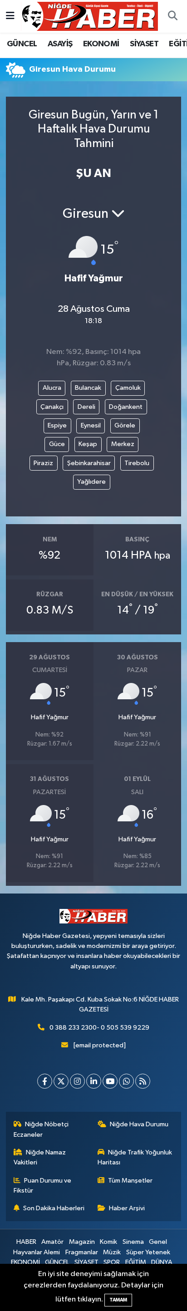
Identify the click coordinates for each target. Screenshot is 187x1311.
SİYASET (144, 44)
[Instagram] (77, 1081)
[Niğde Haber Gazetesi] (89, 16)
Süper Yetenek (148, 1252)
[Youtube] (110, 1081)
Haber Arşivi (127, 1208)
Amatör (52, 1241)
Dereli (86, 406)
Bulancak (88, 387)
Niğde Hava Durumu (139, 1124)
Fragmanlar (81, 1252)
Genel (158, 1241)
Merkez (122, 444)
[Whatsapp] (126, 1081)
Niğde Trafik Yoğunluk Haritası (135, 1157)
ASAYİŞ (60, 44)
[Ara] (172, 16)
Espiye (57, 425)
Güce (57, 444)
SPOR (111, 1262)
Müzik (112, 1252)
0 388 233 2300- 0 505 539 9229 (99, 1027)
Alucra (52, 387)
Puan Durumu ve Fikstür (43, 1185)
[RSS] (142, 1081)
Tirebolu (136, 463)
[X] (61, 1081)
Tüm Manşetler (130, 1180)
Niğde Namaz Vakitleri (40, 1157)
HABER (26, 1241)
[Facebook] (44, 1081)
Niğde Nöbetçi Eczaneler (41, 1129)
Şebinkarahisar (89, 463)
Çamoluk (128, 387)
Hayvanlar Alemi (36, 1252)
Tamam (118, 1299)
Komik (108, 1241)
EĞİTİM (135, 1262)
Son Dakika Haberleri (53, 1208)
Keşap (88, 444)
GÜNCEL (22, 44)
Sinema (133, 1241)
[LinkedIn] (93, 1081)
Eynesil (91, 425)
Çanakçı (52, 406)
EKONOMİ (101, 44)
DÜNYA (161, 1262)
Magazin (82, 1241)
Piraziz (43, 463)
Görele (124, 425)
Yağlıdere (91, 481)
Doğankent (126, 406)
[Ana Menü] (10, 16)
